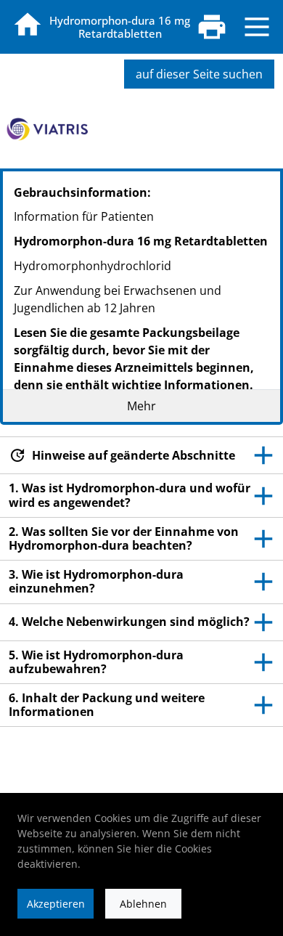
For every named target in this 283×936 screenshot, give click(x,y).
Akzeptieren (56, 904)
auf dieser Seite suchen (199, 74)
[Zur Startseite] (28, 25)
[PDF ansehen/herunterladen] (212, 27)
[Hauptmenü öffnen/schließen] (257, 27)
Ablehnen (143, 904)
